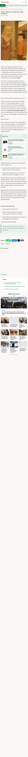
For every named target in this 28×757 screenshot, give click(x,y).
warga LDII (24, 84)
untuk (19, 129)
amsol (6, 7)
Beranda (2, 7)
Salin (22, 240)
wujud (7, 219)
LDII (5, 2)
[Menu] (25, 2)
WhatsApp (8, 240)
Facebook (14, 240)
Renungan (8, 243)
